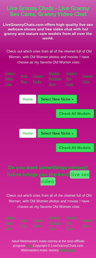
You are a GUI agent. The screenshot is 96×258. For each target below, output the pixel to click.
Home (28, 99)
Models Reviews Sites (55, 78)
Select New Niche (56, 99)
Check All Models (75, 113)
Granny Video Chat (10, 78)
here (29, 246)
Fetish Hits (67, 250)
